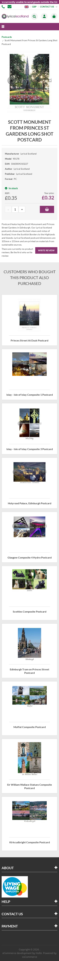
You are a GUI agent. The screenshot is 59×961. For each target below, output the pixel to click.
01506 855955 (4, 6)
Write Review (46, 250)
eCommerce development (17, 953)
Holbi (39, 953)
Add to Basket (47, 209)
